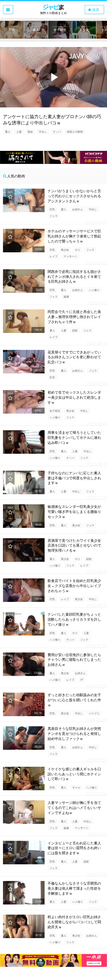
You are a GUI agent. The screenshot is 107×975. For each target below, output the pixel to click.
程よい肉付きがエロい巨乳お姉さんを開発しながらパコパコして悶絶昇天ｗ (74, 922)
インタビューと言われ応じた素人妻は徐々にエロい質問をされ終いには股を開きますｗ (74, 848)
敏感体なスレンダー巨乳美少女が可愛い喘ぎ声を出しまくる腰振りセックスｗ (74, 511)
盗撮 (66, 296)
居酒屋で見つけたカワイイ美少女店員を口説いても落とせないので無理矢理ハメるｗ (74, 545)
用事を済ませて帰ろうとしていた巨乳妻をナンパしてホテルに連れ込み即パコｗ (74, 437)
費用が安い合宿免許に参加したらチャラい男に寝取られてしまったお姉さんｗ (74, 659)
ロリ (77, 249)
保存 (95, 9)
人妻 (19, 131)
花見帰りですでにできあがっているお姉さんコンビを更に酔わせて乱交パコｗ (74, 357)
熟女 (30, 131)
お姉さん (77, 209)
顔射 (75, 330)
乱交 (52, 377)
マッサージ (70, 256)
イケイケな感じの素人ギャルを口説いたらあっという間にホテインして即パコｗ (74, 774)
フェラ (54, 215)
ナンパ (57, 131)
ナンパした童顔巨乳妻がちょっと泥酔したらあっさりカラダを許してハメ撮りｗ (74, 619)
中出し (43, 131)
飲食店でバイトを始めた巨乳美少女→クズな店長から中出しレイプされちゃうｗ (74, 585)
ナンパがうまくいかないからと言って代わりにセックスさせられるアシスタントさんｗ (74, 196)
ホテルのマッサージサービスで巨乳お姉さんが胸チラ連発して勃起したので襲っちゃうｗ (74, 236)
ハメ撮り (94, 290)
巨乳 (52, 209)
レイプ (54, 256)
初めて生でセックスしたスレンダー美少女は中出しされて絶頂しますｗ (74, 397)
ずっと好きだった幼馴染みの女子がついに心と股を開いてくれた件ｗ (74, 700)
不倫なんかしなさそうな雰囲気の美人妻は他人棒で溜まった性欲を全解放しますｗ (74, 888)
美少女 (65, 249)
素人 (7, 131)
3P (81, 679)
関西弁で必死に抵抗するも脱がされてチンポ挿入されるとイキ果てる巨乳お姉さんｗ (74, 276)
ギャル (76, 787)
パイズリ (94, 713)
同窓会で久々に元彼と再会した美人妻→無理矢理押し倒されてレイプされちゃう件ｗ (74, 316)
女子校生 (55, 410)
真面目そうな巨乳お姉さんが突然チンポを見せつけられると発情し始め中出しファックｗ (74, 733)
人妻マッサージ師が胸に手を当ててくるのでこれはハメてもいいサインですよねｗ (74, 807)
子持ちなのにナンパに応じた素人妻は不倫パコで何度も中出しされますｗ (74, 478)
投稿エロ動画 (75, 131)
